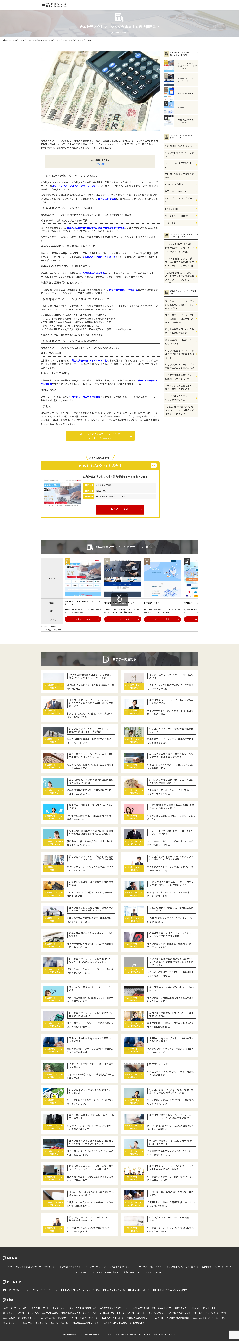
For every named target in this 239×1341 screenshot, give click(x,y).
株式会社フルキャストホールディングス (210, 1317)
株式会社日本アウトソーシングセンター (179, 154)
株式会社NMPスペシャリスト (179, 145)
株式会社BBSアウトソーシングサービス (82, 1290)
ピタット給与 (171, 223)
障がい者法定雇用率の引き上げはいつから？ (179, 341)
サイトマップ (96, 1272)
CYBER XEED (171, 209)
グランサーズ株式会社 (67, 1317)
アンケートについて (223, 1266)
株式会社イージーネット (216, 1312)
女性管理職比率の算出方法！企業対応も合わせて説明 (179, 376)
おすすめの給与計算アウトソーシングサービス (36, 1266)
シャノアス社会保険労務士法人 (179, 165)
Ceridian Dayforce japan (178, 1317)
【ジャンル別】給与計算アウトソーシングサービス (125, 1266)
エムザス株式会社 (50, 1312)
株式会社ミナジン (156, 1312)
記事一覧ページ (192, 1266)
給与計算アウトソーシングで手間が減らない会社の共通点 (179, 366)
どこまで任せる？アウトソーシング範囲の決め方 (179, 397)
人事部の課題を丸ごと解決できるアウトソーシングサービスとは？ (134, 1272)
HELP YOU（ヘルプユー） (112, 1317)
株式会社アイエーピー (60, 1322)
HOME (10, 1266)
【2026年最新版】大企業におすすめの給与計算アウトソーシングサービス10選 (179, 248)
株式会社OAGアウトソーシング (86, 1322)
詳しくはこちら (119, 509)
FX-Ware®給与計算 (174, 184)
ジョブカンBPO (137, 1322)
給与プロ (141, 1312)
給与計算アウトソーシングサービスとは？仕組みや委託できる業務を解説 (179, 319)
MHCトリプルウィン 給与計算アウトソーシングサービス (32, 1290)
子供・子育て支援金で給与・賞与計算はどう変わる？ (179, 387)
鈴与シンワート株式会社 (177, 215)
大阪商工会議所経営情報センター (179, 175)
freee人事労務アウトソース (139, 1317)
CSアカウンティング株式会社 (178, 200)
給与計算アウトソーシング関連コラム (166, 1266)
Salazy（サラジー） (89, 1317)
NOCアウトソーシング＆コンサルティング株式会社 (25, 1322)
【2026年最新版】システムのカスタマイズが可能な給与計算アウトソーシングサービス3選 (179, 277)
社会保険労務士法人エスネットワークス (78, 1312)
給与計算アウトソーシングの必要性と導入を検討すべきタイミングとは (179, 305)
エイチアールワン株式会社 (115, 1322)
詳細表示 (100, 163)
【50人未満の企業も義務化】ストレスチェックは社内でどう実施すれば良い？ (179, 410)
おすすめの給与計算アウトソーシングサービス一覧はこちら (100, 435)
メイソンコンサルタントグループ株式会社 (36, 1317)
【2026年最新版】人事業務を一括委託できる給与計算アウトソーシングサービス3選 (179, 262)
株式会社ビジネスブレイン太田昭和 (172, 1290)
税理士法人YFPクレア (176, 191)
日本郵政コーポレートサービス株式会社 (116, 1312)
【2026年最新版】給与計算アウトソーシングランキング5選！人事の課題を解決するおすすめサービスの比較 (119, 1334)
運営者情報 (206, 1266)
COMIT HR (159, 1317)
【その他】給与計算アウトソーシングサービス (79, 1266)
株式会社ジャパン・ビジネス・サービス (184, 1312)
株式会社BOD (9, 1317)
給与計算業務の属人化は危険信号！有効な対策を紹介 (179, 331)
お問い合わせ (82, 1272)
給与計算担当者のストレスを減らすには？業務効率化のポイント (179, 354)
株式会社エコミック (141, 1290)
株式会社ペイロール (116, 1290)
